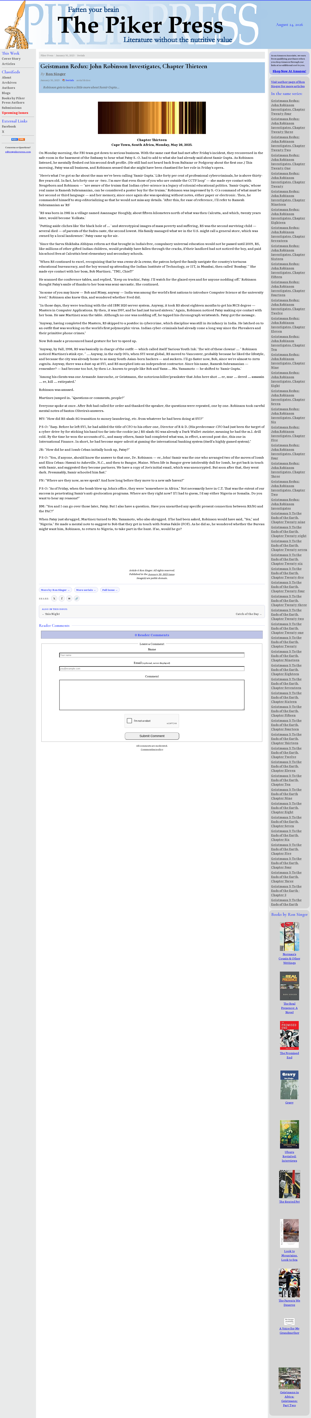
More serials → (86, 590)
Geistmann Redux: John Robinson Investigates (285, 503)
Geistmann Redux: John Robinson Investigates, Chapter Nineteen (288, 197)
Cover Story (11, 58)
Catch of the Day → (249, 614)
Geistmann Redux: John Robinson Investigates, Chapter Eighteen (288, 215)
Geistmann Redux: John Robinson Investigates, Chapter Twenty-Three (288, 125)
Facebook (9, 126)
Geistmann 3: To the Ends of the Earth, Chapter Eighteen (286, 669)
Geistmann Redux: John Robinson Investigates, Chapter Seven (288, 397)
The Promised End (289, 1055)
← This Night (51, 614)
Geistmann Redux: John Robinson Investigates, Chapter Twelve (288, 306)
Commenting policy (152, 749)
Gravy (289, 1102)
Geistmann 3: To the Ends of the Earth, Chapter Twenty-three (289, 600)
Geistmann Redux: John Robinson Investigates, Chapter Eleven (288, 324)
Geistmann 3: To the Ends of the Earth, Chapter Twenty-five (287, 572)
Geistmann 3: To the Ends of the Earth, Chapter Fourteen (286, 724)
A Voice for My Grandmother (289, 1330)
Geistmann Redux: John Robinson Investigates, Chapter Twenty (288, 179)
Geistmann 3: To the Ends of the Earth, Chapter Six (286, 835)
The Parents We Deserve (289, 1302)
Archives (9, 82)
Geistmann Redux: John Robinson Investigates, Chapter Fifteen (288, 270)
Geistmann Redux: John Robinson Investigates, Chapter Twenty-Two (288, 143)
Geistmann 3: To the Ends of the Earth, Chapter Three (286, 876)
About (6, 77)
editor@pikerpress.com (18, 151)
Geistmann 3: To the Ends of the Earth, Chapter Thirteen (286, 738)
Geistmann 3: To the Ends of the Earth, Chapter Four (286, 862)
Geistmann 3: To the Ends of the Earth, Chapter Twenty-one (287, 628)
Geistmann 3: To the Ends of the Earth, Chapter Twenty (286, 641)
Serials (81, 55)
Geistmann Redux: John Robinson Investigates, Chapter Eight (288, 379)
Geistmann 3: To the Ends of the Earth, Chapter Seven (286, 821)
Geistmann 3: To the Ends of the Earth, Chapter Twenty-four (288, 586)
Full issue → (110, 590)
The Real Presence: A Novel (289, 1007)
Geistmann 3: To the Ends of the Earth (286, 902)
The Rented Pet (289, 1201)
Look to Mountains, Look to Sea (289, 1255)
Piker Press (47, 55)
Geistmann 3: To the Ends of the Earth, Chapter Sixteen (286, 697)
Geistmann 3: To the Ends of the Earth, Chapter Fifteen (286, 710)
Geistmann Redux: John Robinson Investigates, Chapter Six (288, 415)
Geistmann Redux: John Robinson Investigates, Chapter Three (288, 469)
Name (152, 649)
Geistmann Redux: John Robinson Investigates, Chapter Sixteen (288, 252)
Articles (8, 64)
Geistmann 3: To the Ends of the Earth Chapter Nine (286, 793)
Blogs (6, 93)
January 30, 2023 (65, 55)
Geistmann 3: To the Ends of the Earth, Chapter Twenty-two (287, 614)
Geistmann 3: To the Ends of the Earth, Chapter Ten (286, 779)
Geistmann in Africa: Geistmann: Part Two (289, 1398)
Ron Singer (56, 73)
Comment (152, 676)
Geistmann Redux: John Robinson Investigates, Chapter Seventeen (288, 234)
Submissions (12, 107)
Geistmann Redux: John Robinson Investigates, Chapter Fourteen (288, 288)
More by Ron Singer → (55, 590)
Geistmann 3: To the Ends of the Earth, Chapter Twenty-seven (289, 545)
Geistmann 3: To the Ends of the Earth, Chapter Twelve (286, 752)
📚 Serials (68, 80)
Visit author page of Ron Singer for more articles (288, 83)
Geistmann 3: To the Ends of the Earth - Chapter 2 (286, 890)
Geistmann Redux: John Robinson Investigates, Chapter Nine (288, 360)
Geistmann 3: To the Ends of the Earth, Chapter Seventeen (286, 683)
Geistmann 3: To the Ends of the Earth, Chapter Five (286, 848)
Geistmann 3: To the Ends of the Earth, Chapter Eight (286, 807)
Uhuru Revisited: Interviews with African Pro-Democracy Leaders (289, 1165)
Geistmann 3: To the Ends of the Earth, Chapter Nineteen (286, 655)
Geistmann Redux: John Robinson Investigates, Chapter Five (288, 433)
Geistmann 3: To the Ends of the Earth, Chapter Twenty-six (287, 559)
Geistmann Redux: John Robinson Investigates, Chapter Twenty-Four (288, 107)
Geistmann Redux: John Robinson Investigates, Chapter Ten (288, 342)
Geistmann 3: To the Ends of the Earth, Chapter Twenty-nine (288, 517)
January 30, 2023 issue (161, 574)
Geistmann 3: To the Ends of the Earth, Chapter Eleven (286, 766)
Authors (8, 87)
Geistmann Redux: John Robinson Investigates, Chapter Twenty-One (288, 161)
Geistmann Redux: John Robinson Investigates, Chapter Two (288, 487)
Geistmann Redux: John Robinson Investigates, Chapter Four (288, 451)
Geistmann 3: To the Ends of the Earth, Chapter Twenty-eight (289, 531)
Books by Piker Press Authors (13, 100)
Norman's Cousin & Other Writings (289, 958)
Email (152, 662)
